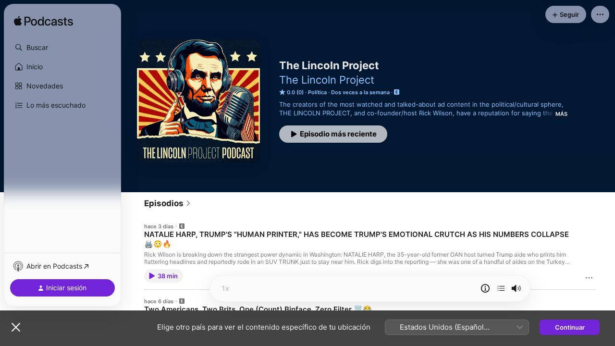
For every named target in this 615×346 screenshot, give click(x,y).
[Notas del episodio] (485, 288)
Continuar (570, 327)
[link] (167, 203)
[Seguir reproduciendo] (501, 288)
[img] (43, 21)
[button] (62, 47)
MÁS (561, 114)
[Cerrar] (16, 327)
